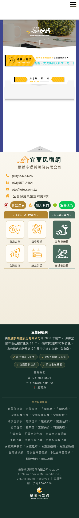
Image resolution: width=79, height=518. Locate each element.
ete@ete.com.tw (39, 382)
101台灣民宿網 (61, 452)
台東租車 (32, 446)
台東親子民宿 (14, 446)
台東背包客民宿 (56, 440)
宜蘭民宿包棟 (41, 415)
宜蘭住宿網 (15, 408)
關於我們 (32, 459)
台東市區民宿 (33, 440)
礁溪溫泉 (32, 421)
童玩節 (30, 427)
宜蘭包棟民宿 (20, 415)
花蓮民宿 (59, 427)
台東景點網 (66, 446)
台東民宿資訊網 (56, 433)
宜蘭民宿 (32, 408)
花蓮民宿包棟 (33, 433)
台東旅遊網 (48, 446)
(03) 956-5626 (39, 377)
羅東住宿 (62, 421)
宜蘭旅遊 (59, 415)
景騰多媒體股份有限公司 (33, 469)
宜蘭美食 (44, 427)
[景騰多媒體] (39, 493)
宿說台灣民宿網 (37, 452)
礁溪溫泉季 (15, 421)
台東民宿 (15, 440)
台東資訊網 (16, 452)
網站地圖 (47, 459)
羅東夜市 (47, 421)
